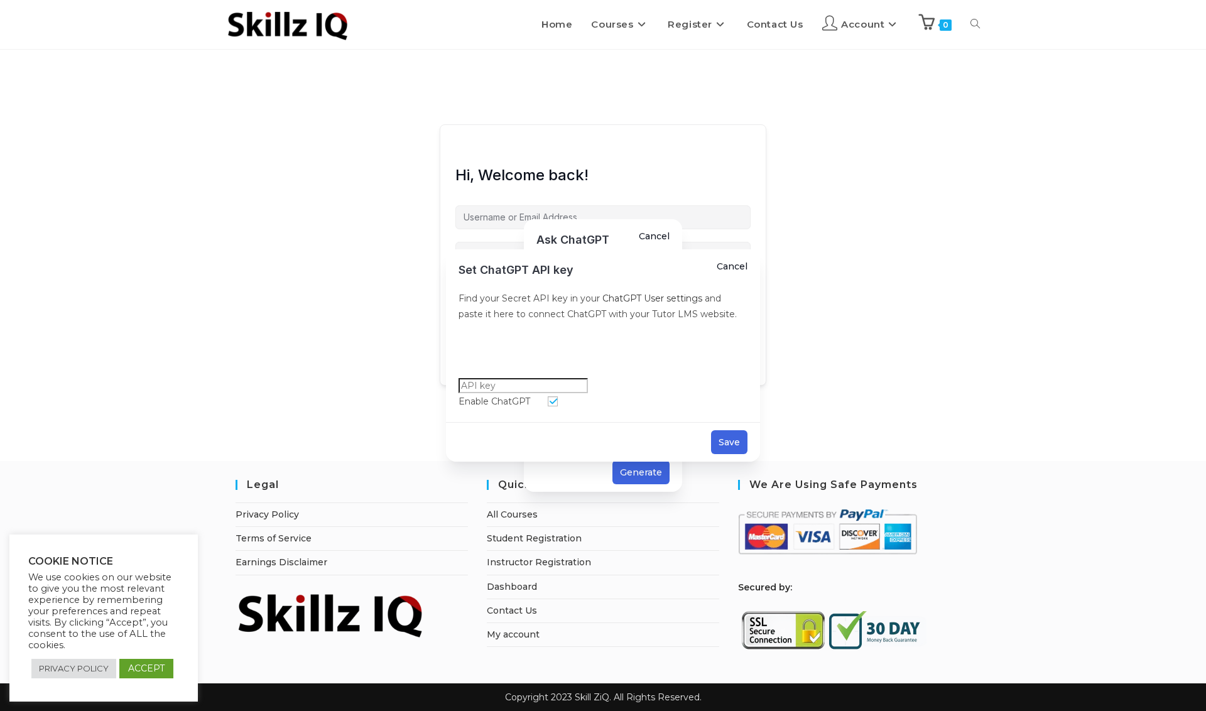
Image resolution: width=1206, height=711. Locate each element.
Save (729, 442)
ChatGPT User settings (651, 298)
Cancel (732, 266)
